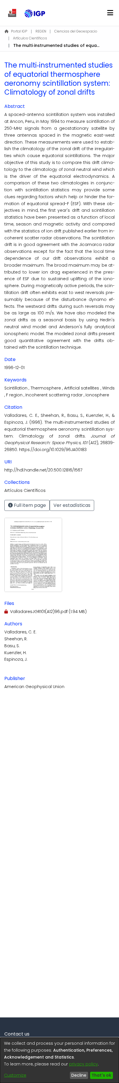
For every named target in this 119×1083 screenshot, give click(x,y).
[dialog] (59, 1060)
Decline (78, 1075)
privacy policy (83, 1064)
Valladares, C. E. (20, 632)
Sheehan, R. (15, 639)
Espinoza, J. (15, 659)
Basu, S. (12, 646)
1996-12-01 (14, 367)
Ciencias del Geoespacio (75, 31)
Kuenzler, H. (15, 653)
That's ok (101, 1075)
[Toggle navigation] (110, 13)
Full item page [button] (29, 505)
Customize (15, 1075)
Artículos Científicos (30, 38)
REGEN (41, 31)
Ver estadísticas (71, 505)
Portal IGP (19, 31)
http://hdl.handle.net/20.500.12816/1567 (43, 470)
